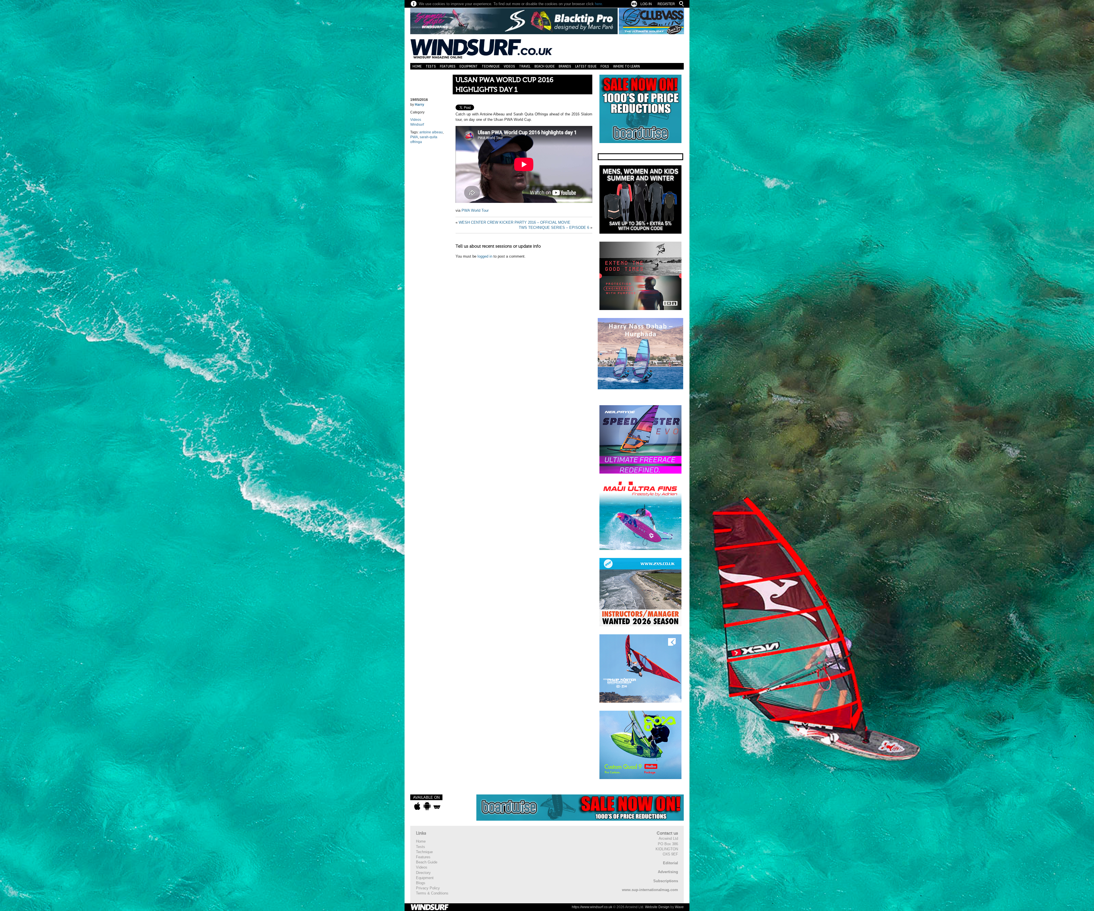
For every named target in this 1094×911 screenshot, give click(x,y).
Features (448, 66)
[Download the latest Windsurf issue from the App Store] (417, 806)
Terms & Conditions (432, 893)
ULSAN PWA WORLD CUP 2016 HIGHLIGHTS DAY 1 (505, 84)
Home (417, 66)
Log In (646, 4)
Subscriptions (665, 881)
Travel (524, 66)
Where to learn (626, 66)
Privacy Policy (428, 888)
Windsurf (417, 125)
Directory (423, 873)
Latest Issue (586, 66)
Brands (565, 66)
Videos (509, 66)
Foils (605, 66)
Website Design (657, 907)
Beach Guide (544, 66)
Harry (419, 105)
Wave (679, 907)
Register (666, 4)
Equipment (469, 66)
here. (599, 4)
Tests (431, 66)
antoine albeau (431, 132)
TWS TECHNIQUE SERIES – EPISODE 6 (554, 227)
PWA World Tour (475, 210)
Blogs (420, 883)
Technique (491, 66)
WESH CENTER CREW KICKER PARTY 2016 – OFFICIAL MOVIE (514, 222)
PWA (414, 137)
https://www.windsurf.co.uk (592, 907)
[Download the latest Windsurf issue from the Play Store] (427, 806)
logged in (484, 256)
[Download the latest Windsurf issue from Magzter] (436, 806)
